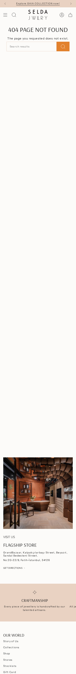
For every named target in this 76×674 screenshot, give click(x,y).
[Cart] (70, 14)
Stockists (10, 665)
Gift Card (9, 672)
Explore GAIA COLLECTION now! (38, 3)
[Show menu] (5, 14)
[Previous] (5, 4)
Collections (11, 647)
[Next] (71, 4)
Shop (6, 653)
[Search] (63, 46)
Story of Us (10, 641)
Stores (7, 659)
